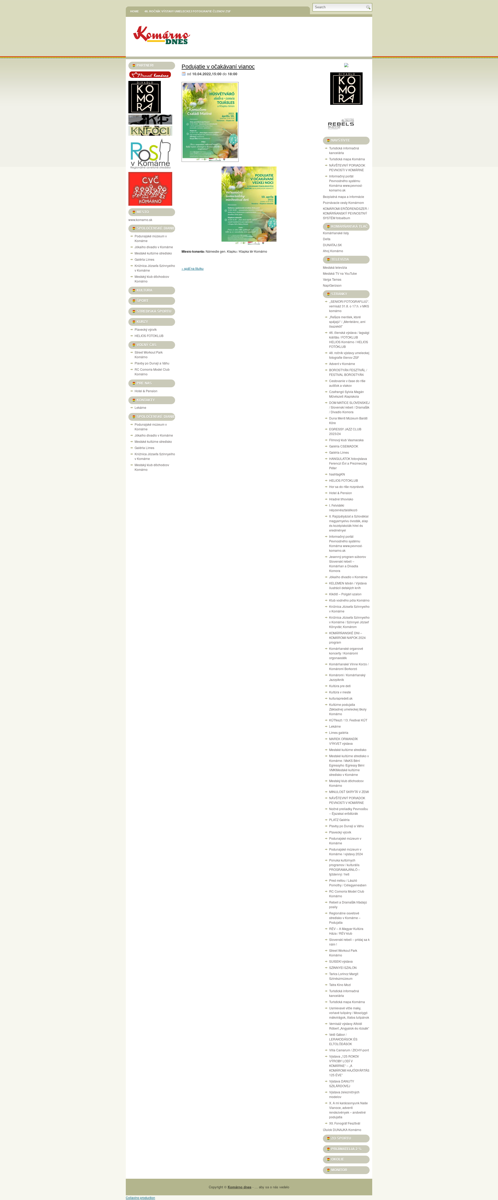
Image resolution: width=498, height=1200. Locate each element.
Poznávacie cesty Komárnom (343, 202)
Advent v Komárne (342, 363)
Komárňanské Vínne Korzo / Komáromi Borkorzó (349, 666)
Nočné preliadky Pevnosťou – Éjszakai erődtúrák (348, 811)
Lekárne (140, 407)
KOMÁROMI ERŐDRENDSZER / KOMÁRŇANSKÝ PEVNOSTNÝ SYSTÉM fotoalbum (346, 213)
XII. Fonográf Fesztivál (344, 1123)
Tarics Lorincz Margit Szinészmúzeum (343, 976)
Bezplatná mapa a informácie (343, 196)
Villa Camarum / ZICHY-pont (349, 1050)
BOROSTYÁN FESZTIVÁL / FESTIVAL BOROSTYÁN (348, 372)
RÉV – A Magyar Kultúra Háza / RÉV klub (346, 930)
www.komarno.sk (140, 219)
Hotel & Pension (146, 391)
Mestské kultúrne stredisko (153, 253)
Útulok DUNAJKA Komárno (342, 1129)
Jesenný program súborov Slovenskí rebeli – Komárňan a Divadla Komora (347, 563)
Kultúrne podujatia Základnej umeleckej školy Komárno (347, 709)
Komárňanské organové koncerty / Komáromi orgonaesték (346, 653)
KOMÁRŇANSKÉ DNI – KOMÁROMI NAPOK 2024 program (347, 637)
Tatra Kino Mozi (340, 984)
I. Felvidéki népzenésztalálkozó (343, 507)
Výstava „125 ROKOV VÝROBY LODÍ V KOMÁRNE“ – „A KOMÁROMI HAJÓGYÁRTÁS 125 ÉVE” (349, 1065)
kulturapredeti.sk (340, 698)
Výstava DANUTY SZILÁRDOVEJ (341, 1083)
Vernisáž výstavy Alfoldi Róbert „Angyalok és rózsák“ (349, 1025)
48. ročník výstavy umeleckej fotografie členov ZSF (187, 11)
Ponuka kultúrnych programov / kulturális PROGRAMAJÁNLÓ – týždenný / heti (344, 867)
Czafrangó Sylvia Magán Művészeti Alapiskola (346, 393)
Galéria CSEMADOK (343, 446)
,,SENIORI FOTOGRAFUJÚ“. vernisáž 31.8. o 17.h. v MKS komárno (349, 306)
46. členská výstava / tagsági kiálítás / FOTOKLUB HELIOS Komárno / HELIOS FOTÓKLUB (349, 339)
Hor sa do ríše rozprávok (346, 486)
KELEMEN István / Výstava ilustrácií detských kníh (348, 585)
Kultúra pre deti (340, 686)
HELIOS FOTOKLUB (149, 335)
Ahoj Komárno (333, 251)
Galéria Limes (144, 259)
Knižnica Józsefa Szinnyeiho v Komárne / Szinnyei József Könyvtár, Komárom (349, 622)
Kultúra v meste (340, 692)
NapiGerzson (332, 285)
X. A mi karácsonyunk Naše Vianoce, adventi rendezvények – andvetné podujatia (348, 1110)
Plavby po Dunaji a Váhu (152, 363)
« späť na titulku (193, 268)
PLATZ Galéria (339, 819)
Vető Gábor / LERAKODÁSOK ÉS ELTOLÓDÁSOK (343, 1039)
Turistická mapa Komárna (347, 159)
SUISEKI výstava (341, 961)
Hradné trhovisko (341, 499)
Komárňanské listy (336, 233)
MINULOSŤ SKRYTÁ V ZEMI (349, 791)
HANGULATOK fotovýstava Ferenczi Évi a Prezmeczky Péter (348, 463)
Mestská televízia (335, 267)
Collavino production (140, 1197)
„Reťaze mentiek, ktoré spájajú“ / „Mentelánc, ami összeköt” (347, 321)
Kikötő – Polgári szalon (345, 594)
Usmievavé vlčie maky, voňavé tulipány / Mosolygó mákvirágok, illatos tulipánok (349, 1012)
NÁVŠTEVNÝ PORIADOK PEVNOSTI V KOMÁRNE (347, 167)
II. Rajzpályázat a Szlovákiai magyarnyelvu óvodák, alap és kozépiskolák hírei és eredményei (349, 523)
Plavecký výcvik (146, 329)
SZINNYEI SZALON (343, 967)
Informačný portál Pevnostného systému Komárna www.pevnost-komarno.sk (346, 183)
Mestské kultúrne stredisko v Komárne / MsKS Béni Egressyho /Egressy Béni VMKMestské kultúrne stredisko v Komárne (349, 765)
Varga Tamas (332, 279)
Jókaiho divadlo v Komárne (154, 247)
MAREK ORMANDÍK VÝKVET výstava (343, 741)
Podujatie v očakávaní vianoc (218, 66)
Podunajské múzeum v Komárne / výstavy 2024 (346, 851)
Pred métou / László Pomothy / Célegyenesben (347, 882)
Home (134, 11)
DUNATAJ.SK (332, 245)
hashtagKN (337, 474)
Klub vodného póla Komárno (349, 600)
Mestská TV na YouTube (340, 273)
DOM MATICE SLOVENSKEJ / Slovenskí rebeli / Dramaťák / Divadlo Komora (349, 407)
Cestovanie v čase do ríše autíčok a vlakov (347, 383)
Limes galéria (338, 732)
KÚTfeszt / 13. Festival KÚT (348, 720)
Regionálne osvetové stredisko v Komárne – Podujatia (345, 918)
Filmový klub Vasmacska (346, 440)
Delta (326, 239)
